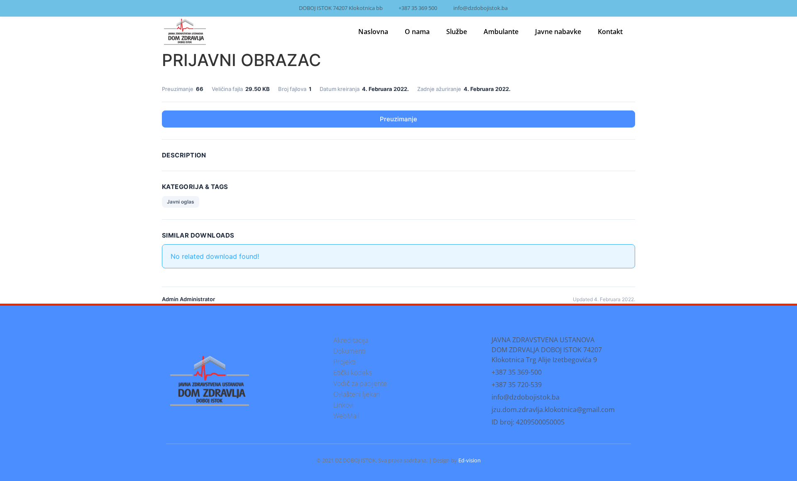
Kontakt (610, 31)
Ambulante (501, 31)
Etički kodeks (352, 372)
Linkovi (343, 405)
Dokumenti (349, 351)
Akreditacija (350, 340)
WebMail (346, 415)
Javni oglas (180, 202)
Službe (456, 31)
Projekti (344, 361)
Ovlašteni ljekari (356, 394)
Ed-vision (469, 460)
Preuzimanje (398, 119)
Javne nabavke (558, 31)
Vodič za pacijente (360, 383)
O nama (417, 31)
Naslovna (373, 31)
